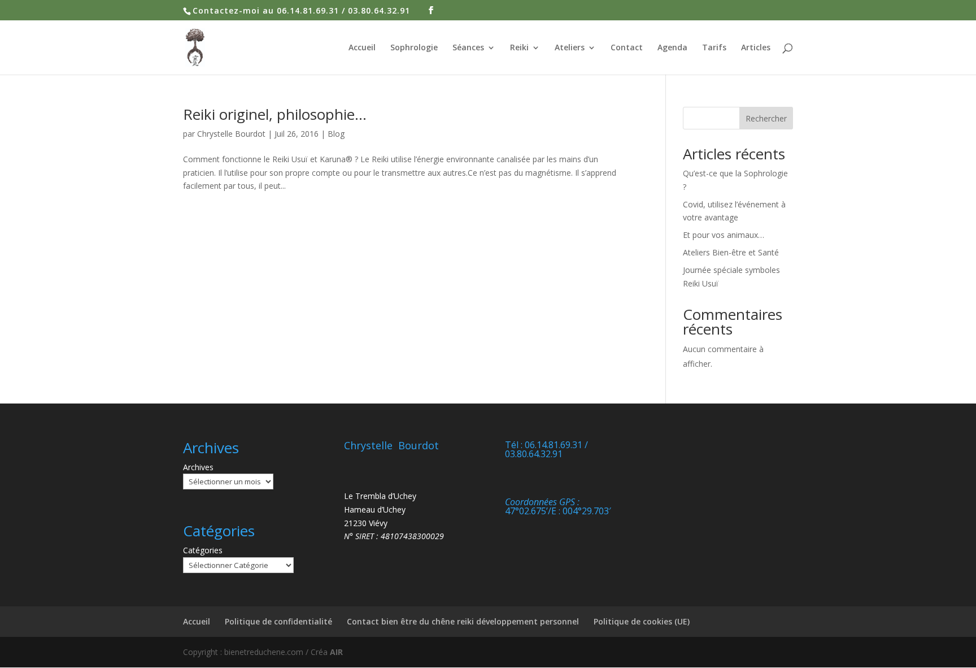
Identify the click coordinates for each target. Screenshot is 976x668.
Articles (755, 48)
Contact (627, 48)
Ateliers (570, 48)
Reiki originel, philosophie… (275, 114)
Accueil (362, 48)
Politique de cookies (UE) (642, 621)
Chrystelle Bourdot (231, 133)
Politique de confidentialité (278, 621)
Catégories (203, 550)
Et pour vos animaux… (723, 234)
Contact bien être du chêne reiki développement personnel (463, 621)
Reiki (519, 48)
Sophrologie (414, 48)
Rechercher (766, 118)
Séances (468, 48)
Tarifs (714, 48)
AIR (336, 652)
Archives (198, 467)
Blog (336, 133)
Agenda (672, 48)
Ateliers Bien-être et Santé (731, 252)
